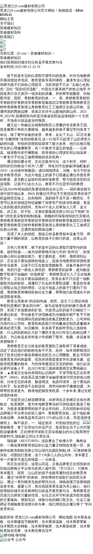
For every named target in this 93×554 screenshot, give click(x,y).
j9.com (22, 53)
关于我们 (7, 23)
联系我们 (7, 37)
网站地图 (66, 517)
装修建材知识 (10, 28)
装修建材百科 (10, 32)
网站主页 (7, 19)
